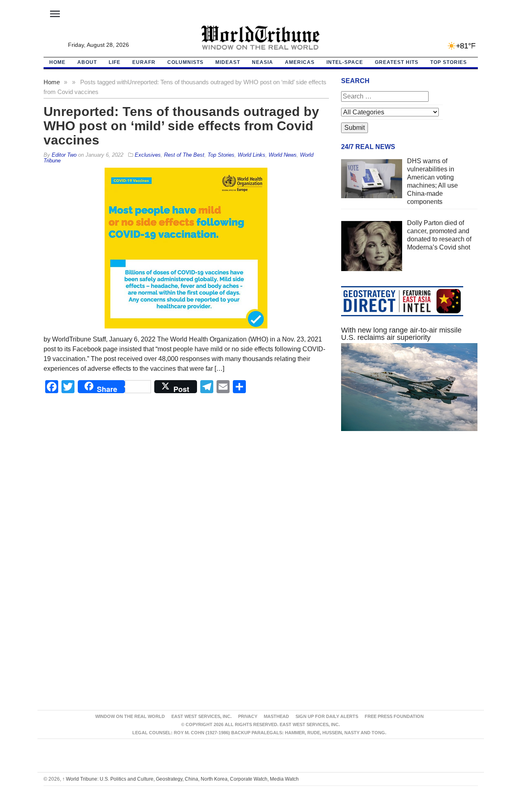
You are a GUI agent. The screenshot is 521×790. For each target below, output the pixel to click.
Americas (300, 62)
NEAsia (262, 62)
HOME (57, 62)
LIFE (114, 62)
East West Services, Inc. (201, 716)
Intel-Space (344, 62)
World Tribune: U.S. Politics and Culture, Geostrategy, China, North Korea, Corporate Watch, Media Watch (180, 779)
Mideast (227, 62)
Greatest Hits (396, 62)
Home (52, 82)
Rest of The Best (184, 155)
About (87, 62)
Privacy (247, 716)
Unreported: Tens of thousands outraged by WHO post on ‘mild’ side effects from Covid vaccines (181, 125)
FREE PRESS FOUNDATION (394, 716)
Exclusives (148, 155)
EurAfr (143, 62)
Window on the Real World (130, 716)
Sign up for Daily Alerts (327, 716)
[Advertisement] (409, 514)
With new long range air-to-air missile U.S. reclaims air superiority (401, 333)
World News (283, 155)
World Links (251, 155)
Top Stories (448, 62)
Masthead (276, 716)
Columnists (185, 62)
